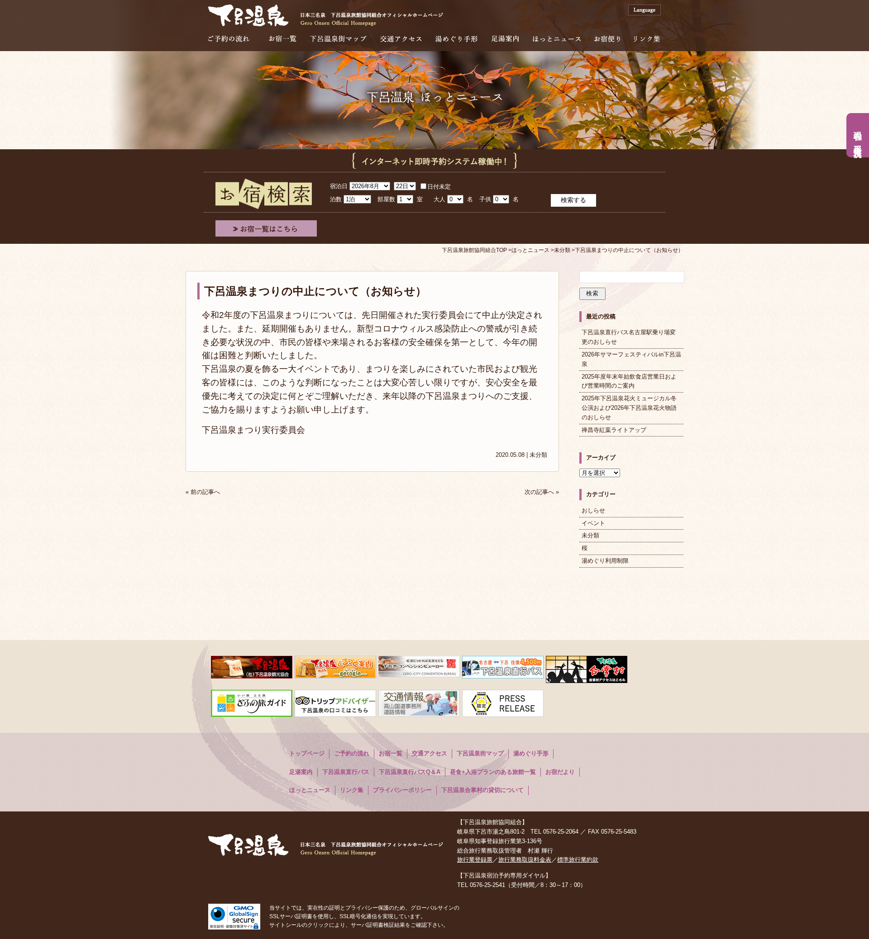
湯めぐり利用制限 (605, 560)
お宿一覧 (282, 38)
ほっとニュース (557, 38)
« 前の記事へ (203, 491)
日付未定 (439, 186)
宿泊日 (339, 186)
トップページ (307, 753)
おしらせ (593, 510)
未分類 (538, 454)
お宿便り (607, 38)
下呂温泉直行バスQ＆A (409, 771)
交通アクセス (401, 38)
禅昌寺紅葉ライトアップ (614, 430)
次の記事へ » (542, 491)
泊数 (336, 199)
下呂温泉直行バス (345, 771)
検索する (573, 200)
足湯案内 (505, 38)
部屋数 (386, 199)
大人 (439, 199)
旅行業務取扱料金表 (524, 859)
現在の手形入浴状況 (857, 135)
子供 (485, 199)
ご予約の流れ (228, 38)
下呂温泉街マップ (338, 38)
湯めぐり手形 (456, 38)
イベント (593, 523)
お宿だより (560, 771)
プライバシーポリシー (402, 790)
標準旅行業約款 (577, 859)
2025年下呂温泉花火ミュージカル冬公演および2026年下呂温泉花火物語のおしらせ (629, 408)
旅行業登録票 (474, 859)
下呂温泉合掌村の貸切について (482, 790)
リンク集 (646, 38)
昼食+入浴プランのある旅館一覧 (493, 771)
